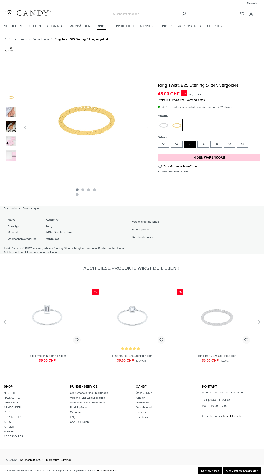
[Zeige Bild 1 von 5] (77, 189)
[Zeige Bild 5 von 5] (77, 194)
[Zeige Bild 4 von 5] (94, 189)
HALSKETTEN (12, 397)
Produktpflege (140, 229)
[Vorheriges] (25, 127)
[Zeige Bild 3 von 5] (88, 189)
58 (216, 144)
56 (203, 144)
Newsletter (142, 402)
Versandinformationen (145, 221)
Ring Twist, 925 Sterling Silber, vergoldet (81, 39)
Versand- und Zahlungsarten (87, 397)
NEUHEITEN (11, 392)
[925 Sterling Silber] (163, 125)
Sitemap (66, 459)
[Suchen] (183, 14)
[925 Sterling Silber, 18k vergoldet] (177, 125)
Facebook (142, 417)
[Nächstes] (147, 127)
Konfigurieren (210, 470)
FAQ (72, 417)
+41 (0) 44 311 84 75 (216, 400)
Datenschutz (27, 459)
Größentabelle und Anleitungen (89, 392)
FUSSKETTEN (13, 417)
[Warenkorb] (257, 12)
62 (242, 144)
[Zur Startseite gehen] (33, 13)
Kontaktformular (232, 416)
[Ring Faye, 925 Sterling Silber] (47, 327)
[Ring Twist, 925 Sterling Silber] (216, 327)
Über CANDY (144, 392)
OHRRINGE (11, 402)
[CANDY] (10, 50)
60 (229, 144)
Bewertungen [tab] (31, 208)
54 (190, 144)
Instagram (142, 412)
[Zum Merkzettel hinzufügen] (77, 340)
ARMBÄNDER (12, 407)
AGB (40, 459)
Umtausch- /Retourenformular (88, 402)
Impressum (52, 459)
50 (163, 144)
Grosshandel (144, 407)
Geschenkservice (142, 237)
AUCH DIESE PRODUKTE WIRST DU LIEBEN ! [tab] (131, 268)
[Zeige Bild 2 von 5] (82, 189)
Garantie (75, 412)
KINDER (9, 426)
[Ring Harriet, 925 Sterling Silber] (132, 327)
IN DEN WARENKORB (209, 157)
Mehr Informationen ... (108, 470)
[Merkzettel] (242, 13)
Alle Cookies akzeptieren (242, 470)
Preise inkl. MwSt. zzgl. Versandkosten (181, 99)
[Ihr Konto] (251, 13)
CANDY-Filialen (79, 421)
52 (176, 144)
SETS (7, 421)
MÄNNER (9, 431)
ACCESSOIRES (13, 436)
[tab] (12, 209)
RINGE (8, 412)
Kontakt (140, 397)
